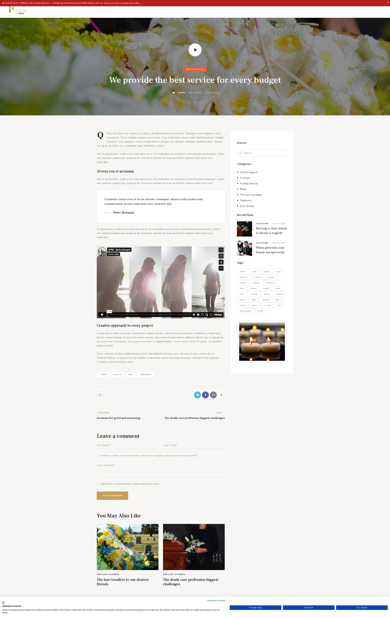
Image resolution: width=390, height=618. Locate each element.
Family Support (249, 172)
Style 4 (255, 305)
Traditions (246, 200)
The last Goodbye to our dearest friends (123, 582)
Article (243, 271)
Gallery (253, 288)
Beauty (267, 271)
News (243, 189)
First (242, 288)
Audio (254, 271)
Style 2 (242, 305)
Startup (265, 299)
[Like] (100, 395)
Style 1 (278, 299)
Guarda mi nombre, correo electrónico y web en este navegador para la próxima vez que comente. (149, 455)
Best (278, 271)
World (260, 311)
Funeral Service (249, 183)
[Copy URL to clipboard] (221, 395)
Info (242, 294)
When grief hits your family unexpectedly (270, 250)
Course (257, 277)
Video (130, 374)
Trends (267, 305)
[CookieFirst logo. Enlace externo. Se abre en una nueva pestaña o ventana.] (3, 602)
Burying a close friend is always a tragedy (271, 230)
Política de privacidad (216, 600)
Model (267, 294)
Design (243, 283)
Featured (118, 374)
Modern (279, 294)
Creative (103, 374)
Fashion (256, 283)
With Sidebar (145, 374)
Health (266, 288)
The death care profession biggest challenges (190, 582)
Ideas (277, 288)
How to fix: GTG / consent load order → (122, 3)
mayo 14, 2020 (278, 223)
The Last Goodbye (195, 69)
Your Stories (247, 205)
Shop (254, 299)
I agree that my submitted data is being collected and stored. (130, 484)
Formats (245, 177)
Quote (242, 299)
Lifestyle (254, 294)
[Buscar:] (262, 152)
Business (244, 277)
